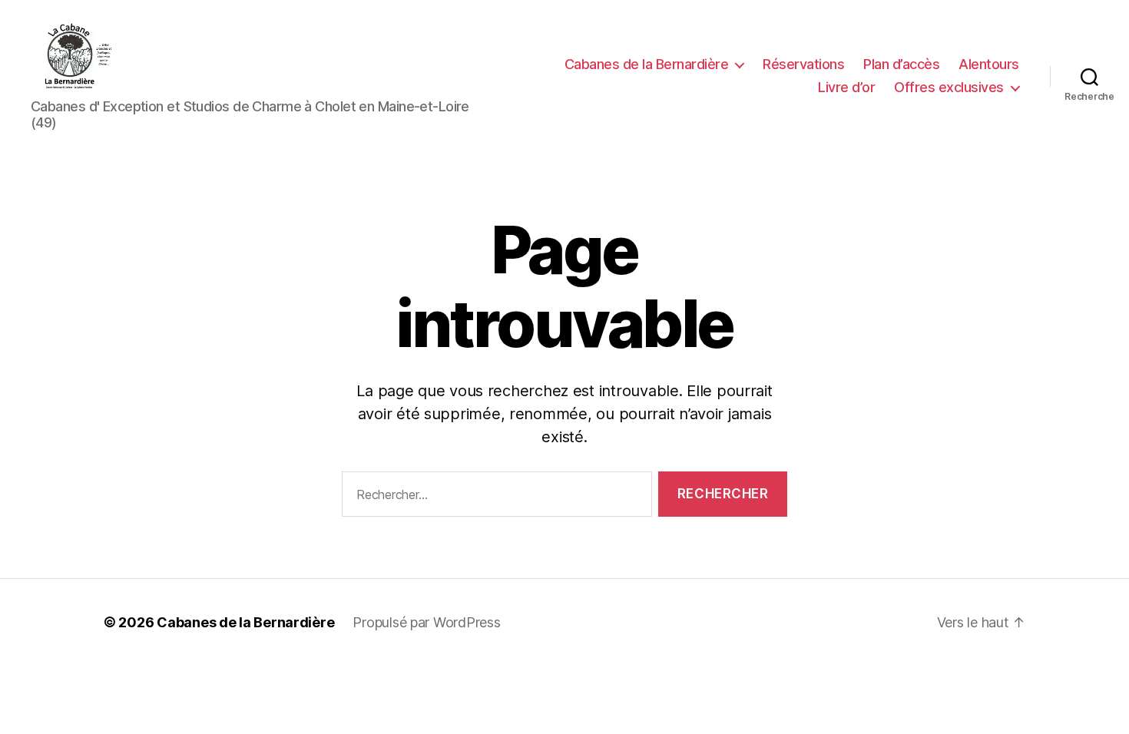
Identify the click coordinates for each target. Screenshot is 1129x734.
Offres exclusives (949, 87)
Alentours (988, 64)
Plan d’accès (901, 64)
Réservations (803, 64)
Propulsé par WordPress (426, 622)
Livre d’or (846, 87)
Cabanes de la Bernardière (646, 64)
